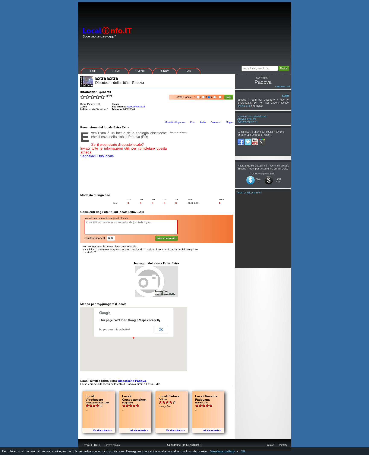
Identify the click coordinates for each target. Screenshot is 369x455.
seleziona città (282, 86)
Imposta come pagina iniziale (252, 116)
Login (285, 95)
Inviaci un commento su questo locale (106, 218)
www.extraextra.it (136, 106)
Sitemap (270, 445)
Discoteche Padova (132, 380)
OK (161, 329)
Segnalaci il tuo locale (97, 156)
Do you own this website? (114, 329)
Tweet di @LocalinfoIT (249, 192)
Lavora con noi (112, 445)
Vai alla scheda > (102, 430)
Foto (192, 122)
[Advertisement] (213, 32)
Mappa (229, 122)
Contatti (283, 445)
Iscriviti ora (243, 105)
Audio (203, 122)
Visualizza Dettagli (222, 451)
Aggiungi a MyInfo (246, 118)
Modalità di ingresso (175, 122)
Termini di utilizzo (91, 445)
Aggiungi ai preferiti (247, 121)
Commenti (216, 122)
